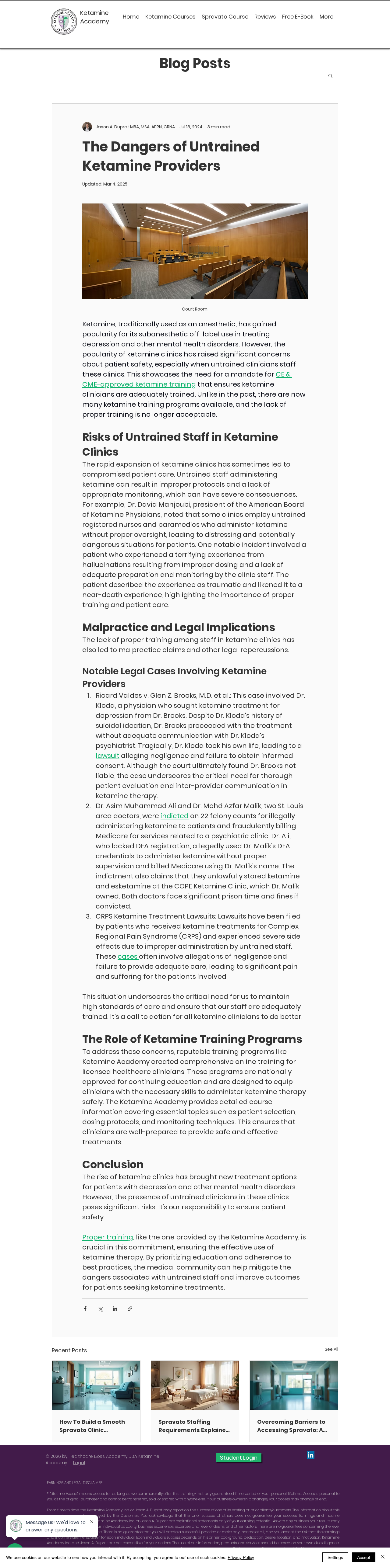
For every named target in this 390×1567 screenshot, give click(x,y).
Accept (363, 1557)
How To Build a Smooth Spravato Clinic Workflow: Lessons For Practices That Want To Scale (93, 1426)
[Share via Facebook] (85, 1309)
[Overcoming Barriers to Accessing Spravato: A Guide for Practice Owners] (294, 1385)
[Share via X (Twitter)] (100, 1309)
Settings (335, 1557)
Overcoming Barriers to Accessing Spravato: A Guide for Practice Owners (291, 1426)
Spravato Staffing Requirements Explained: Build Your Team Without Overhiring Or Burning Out (194, 1426)
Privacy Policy (241, 1557)
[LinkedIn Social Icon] (310, 1455)
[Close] (382, 1557)
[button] (330, 75)
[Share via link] (130, 1309)
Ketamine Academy (95, 17)
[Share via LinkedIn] (115, 1309)
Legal (79, 1463)
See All (331, 1349)
